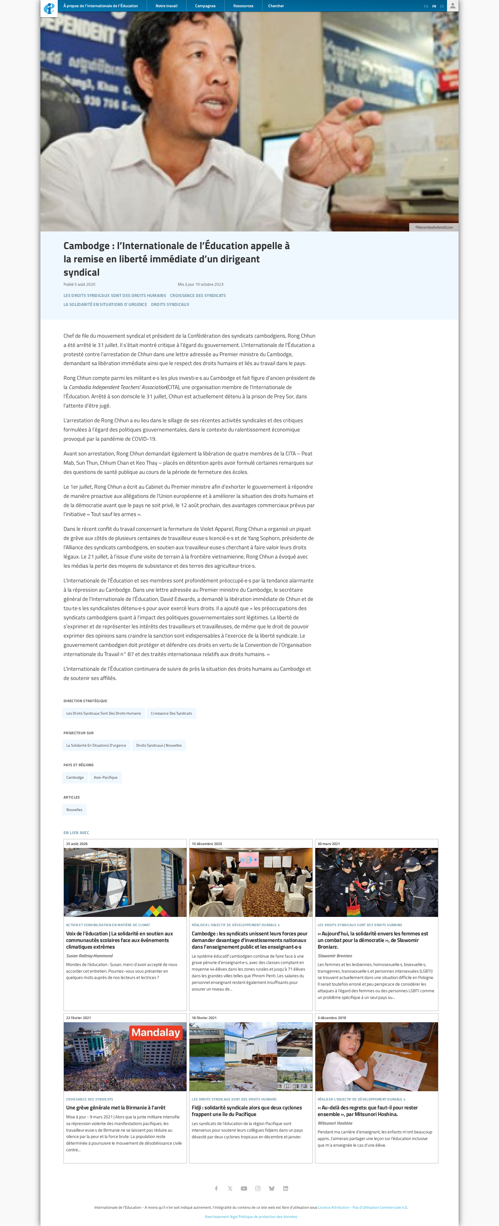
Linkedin (285, 1188)
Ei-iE (49, 9)
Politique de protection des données (268, 1216)
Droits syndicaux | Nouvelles (159, 745)
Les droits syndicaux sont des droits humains (103, 713)
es (442, 6)
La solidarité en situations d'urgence (96, 745)
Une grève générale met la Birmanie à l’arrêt (125, 1085)
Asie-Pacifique (106, 777)
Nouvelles (74, 809)
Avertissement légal (221, 1216)
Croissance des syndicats (171, 713)
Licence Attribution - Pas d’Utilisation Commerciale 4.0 (362, 1207)
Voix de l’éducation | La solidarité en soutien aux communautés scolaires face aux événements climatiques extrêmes (125, 911)
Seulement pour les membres (453, 6)
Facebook (216, 1188)
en (426, 6)
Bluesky (271, 1188)
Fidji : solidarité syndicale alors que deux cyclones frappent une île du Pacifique (250, 1078)
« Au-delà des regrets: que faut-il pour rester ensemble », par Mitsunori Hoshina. (376, 1082)
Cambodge (75, 777)
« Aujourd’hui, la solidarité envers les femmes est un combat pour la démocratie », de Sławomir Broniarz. (376, 921)
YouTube (244, 1188)
